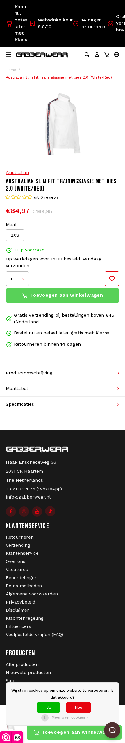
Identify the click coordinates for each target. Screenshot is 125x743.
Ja (49, 707)
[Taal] (116, 54)
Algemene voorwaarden (32, 594)
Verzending (18, 545)
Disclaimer (17, 610)
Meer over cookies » (69, 717)
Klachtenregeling (25, 618)
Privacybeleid (20, 602)
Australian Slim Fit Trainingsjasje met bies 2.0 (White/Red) (59, 77)
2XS (15, 235)
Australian (17, 172)
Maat (11, 224)
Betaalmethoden (24, 585)
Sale (10, 680)
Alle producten (22, 664)
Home (11, 70)
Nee (78, 707)
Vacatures (17, 569)
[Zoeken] (87, 54)
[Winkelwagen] (106, 54)
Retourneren (20, 537)
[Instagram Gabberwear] (24, 511)
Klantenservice (22, 553)
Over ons (15, 561)
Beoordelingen (22, 577)
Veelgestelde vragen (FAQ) (34, 634)
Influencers (18, 626)
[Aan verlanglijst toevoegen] (112, 278)
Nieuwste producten (28, 672)
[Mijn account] (96, 54)
